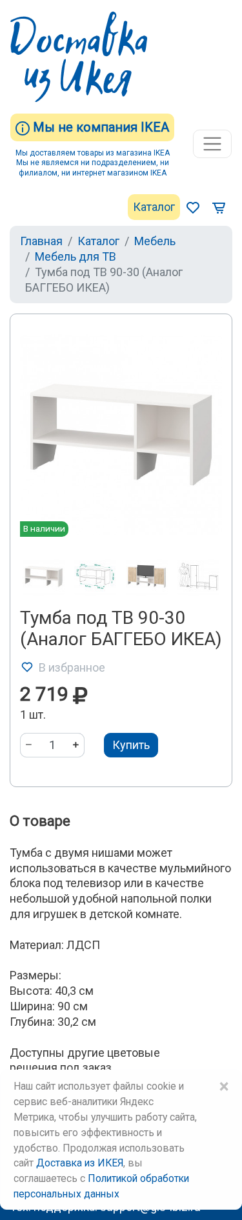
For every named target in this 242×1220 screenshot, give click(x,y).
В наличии (44, 528)
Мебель (155, 241)
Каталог (154, 207)
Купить (131, 745)
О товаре (40, 821)
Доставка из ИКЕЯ (79, 1163)
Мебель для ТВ (75, 256)
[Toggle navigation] (212, 144)
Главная (41, 241)
